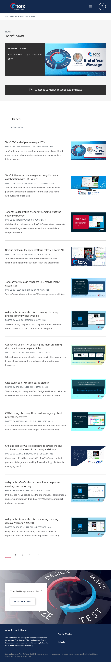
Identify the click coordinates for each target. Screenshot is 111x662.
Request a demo (23, 601)
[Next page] (38, 555)
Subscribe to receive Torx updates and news (58, 89)
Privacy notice (54, 654)
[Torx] (17, 6)
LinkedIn (61, 642)
